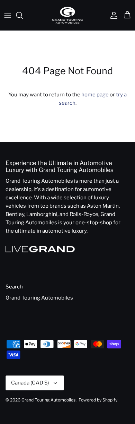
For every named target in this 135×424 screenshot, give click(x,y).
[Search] (22, 15)
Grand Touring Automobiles (39, 298)
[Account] (112, 15)
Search (14, 287)
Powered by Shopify (98, 400)
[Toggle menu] (7, 15)
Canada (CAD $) (30, 383)
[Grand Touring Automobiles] (67, 15)
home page (95, 95)
